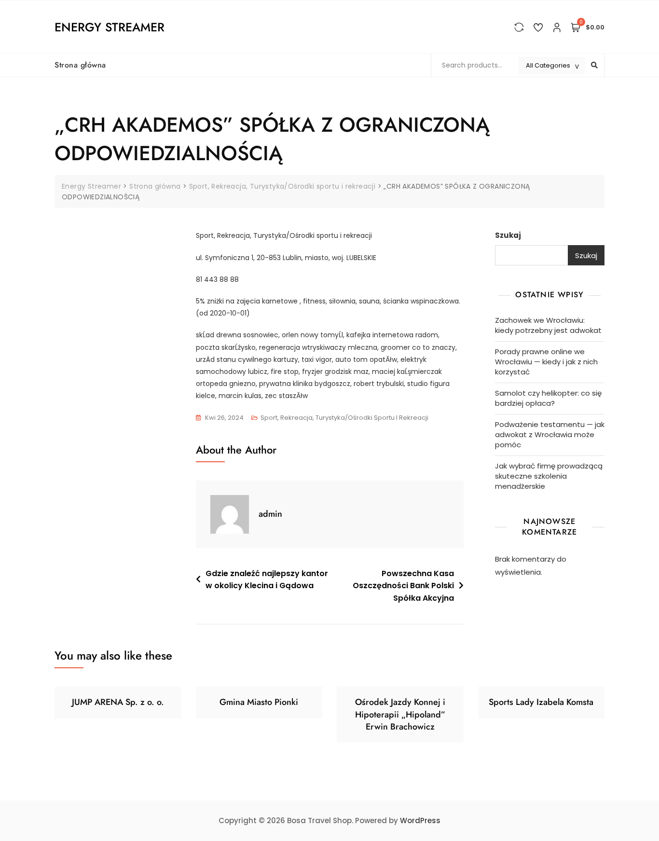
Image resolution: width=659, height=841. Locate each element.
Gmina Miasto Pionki (259, 702)
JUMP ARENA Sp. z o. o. (118, 702)
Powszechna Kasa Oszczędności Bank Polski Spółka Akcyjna (403, 586)
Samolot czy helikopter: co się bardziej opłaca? (548, 398)
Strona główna (80, 64)
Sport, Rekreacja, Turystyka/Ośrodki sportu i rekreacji (344, 417)
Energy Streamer (110, 27)
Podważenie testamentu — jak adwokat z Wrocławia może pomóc (549, 434)
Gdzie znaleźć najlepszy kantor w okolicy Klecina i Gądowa (267, 580)
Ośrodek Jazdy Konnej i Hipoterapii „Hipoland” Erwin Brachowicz (400, 714)
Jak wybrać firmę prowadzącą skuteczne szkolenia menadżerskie (549, 476)
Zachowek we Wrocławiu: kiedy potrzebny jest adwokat (548, 325)
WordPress (420, 820)
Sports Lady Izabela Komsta (541, 702)
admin (270, 514)
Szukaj (508, 235)
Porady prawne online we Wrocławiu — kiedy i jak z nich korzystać (546, 361)
